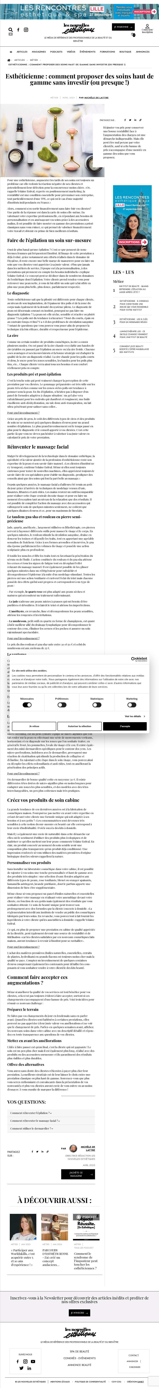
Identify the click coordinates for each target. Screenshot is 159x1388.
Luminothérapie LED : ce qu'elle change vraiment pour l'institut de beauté (134, 334)
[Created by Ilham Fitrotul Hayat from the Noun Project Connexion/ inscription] (146, 26)
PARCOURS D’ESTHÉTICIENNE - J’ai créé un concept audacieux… (55, 1257)
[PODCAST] (86, 1239)
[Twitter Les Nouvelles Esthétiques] (21, 1368)
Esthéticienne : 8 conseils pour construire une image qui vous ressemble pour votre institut (134, 305)
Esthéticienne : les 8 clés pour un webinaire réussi (134, 321)
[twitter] (130, 119)
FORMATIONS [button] (107, 51)
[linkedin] (135, 119)
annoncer (132, 1361)
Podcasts (56, 51)
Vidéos (71, 51)
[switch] (62, 704)
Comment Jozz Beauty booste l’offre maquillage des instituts (134, 349)
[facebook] (125, 119)
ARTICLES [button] (22, 51)
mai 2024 (57, 1244)
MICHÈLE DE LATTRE (96, 97)
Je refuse (34, 726)
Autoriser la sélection (79, 726)
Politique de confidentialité (90, 1381)
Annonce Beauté (79, 1365)
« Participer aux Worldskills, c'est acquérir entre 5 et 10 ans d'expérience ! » (23, 1257)
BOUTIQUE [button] (125, 51)
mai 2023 (25, 1244)
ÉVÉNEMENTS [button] (87, 51)
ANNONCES (142, 51)
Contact (134, 1355)
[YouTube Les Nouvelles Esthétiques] (33, 1361)
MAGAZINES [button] (39, 51)
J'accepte (125, 726)
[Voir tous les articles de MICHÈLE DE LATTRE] (73, 1148)
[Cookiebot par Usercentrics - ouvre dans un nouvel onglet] (133, 659)
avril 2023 (69, 97)
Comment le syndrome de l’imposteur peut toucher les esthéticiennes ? (86, 1260)
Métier (54, 97)
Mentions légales (60, 1381)
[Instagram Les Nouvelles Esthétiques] (25, 1361)
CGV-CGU (116, 1381)
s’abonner (134, 1367)
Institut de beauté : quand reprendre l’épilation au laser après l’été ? (133, 289)
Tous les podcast (83, 1248)
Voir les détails (133, 716)
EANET (141, 1381)
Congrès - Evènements (80, 1358)
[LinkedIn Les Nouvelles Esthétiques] (29, 1368)
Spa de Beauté (79, 1351)
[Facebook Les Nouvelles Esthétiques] (18, 1361)
